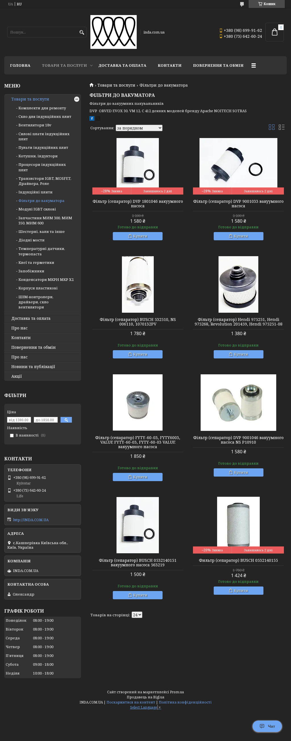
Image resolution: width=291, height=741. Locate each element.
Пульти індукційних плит (43, 147)
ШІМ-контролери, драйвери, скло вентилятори (35, 302)
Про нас (19, 328)
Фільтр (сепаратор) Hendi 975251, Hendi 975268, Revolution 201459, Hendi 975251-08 (238, 321)
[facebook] (92, 119)
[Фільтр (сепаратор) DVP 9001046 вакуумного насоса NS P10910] (238, 402)
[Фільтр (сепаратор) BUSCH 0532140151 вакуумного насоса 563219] (137, 525)
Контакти (170, 65)
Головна (20, 65)
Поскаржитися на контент (131, 702)
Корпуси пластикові (38, 288)
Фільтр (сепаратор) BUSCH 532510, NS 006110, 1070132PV (138, 321)
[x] (98, 119)
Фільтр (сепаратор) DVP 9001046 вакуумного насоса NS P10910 (238, 439)
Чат (271, 726)
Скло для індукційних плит (44, 116)
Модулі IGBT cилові (37, 209)
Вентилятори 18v (34, 125)
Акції (16, 376)
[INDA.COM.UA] (113, 32)
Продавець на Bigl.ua (145, 697)
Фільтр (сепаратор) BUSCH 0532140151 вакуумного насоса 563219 (137, 562)
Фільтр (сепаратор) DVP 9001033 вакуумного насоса (238, 203)
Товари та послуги (64, 65)
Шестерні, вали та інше (41, 231)
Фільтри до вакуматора (41, 200)
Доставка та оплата (122, 65)
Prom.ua (177, 692)
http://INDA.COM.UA (31, 519)
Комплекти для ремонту (42, 107)
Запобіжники (31, 271)
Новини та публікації (33, 366)
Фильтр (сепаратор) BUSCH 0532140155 (238, 560)
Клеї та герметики (36, 262)
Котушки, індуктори (38, 155)
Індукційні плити (35, 192)
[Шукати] (82, 32)
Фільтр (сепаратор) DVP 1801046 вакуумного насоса (138, 203)
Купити (140, 236)
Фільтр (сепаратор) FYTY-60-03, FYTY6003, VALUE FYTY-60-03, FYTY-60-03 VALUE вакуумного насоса (137, 442)
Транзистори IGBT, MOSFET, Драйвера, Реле (44, 181)
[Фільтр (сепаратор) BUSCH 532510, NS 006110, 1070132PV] (137, 284)
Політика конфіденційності (185, 702)
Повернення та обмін (218, 65)
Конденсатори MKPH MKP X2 (46, 279)
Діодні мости (31, 240)
